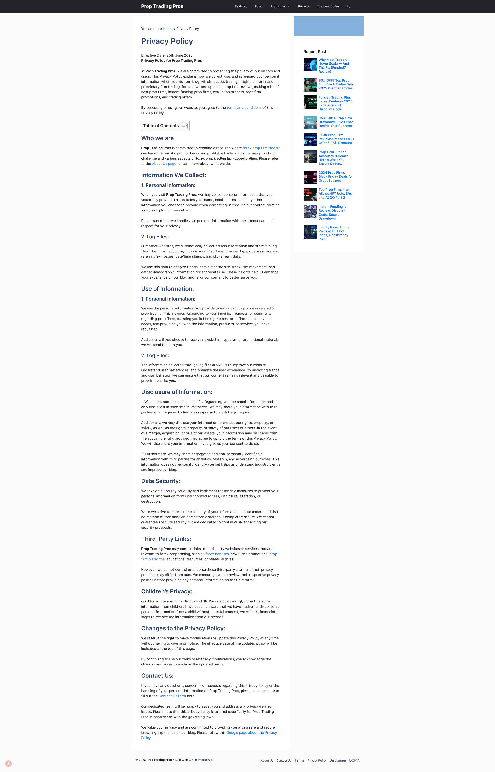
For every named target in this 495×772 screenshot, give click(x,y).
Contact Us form (172, 696)
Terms (299, 760)
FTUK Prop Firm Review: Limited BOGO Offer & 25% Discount (336, 139)
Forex (259, 6)
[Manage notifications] (8, 763)
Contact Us (283, 760)
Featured (241, 6)
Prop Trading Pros (162, 6)
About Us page (164, 164)
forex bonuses (217, 554)
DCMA (354, 760)
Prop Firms (278, 6)
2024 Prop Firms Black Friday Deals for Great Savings (336, 176)
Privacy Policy (317, 760)
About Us (267, 760)
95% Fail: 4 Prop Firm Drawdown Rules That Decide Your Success (336, 122)
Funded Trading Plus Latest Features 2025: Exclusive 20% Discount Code (336, 103)
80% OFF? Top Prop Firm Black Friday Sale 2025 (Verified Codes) (336, 84)
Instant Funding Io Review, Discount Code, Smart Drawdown (332, 212)
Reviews (304, 6)
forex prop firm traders (261, 148)
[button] (348, 6)
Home (167, 29)
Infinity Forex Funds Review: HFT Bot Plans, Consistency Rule (334, 233)
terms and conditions (244, 108)
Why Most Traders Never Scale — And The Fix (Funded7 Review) (334, 65)
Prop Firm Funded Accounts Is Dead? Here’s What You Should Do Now (333, 158)
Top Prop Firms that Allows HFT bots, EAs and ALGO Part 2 (335, 193)
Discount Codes (328, 6)
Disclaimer (337, 760)
